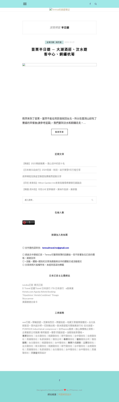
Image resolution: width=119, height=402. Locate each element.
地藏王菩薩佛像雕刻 (77, 322)
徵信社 (30, 335)
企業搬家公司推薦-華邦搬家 (35, 332)
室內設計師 (36, 325)
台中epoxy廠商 (66, 329)
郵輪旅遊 (36, 322)
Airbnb (44, 291)
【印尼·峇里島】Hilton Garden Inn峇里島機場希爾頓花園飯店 (52, 182)
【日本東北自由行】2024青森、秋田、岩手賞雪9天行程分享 (51, 169)
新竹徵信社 (66, 335)
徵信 (94, 339)
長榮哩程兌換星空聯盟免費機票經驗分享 (41, 176)
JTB (53, 288)
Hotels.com (27, 291)
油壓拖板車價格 (74, 332)
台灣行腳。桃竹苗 (54, 42)
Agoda (37, 291)
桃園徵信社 (53, 335)
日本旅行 (46, 288)
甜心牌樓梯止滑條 (84, 329)
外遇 (74, 342)
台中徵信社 (79, 335)
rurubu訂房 (27, 285)
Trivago (55, 295)
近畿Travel (36, 288)
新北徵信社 (40, 346)
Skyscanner (27, 298)
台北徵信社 (40, 335)
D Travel (26, 288)
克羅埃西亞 (48, 322)
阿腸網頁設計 (64, 394)
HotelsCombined (42, 295)
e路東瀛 (69, 288)
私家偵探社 (45, 339)
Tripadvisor (27, 295)
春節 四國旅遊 (58, 332)
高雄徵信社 (32, 339)
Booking (51, 291)
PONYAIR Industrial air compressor (39, 329)
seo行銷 (26, 322)
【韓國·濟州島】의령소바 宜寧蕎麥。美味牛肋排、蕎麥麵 (49, 189)
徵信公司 (57, 339)
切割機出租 (49, 325)
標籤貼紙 (60, 322)
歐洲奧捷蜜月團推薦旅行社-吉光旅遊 (75, 325)
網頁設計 (41, 352)
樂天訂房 (38, 285)
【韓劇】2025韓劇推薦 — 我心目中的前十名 (43, 163)
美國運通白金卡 (29, 302)
